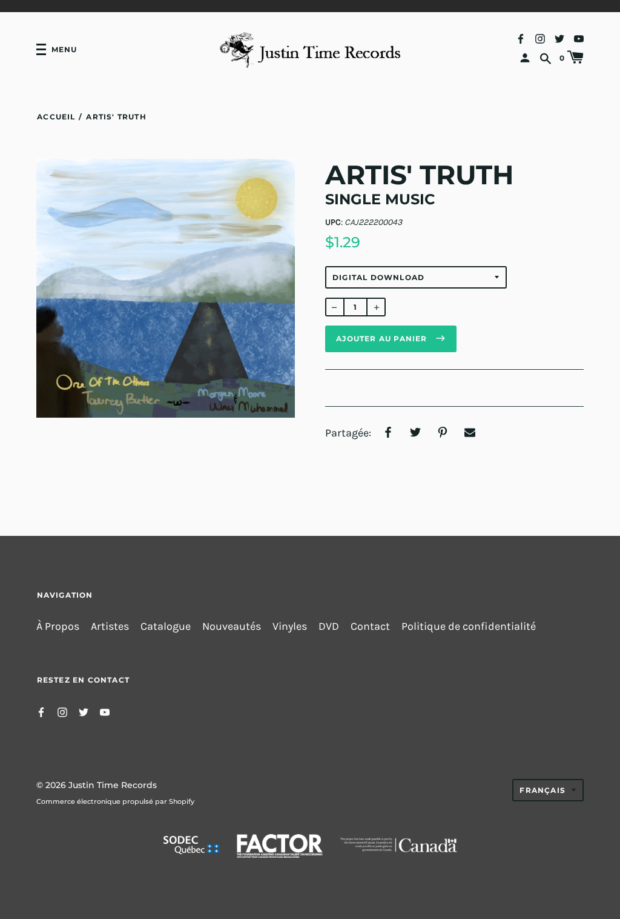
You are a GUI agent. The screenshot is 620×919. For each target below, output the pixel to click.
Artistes (110, 626)
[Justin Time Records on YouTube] (579, 38)
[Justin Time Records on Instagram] (540, 38)
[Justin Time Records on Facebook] (521, 38)
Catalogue (165, 626)
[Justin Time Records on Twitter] (559, 38)
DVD (328, 626)
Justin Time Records (112, 785)
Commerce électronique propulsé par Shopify (115, 801)
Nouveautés (231, 626)
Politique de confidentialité (468, 626)
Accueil (56, 116)
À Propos (57, 626)
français (542, 790)
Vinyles (289, 626)
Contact (370, 626)
